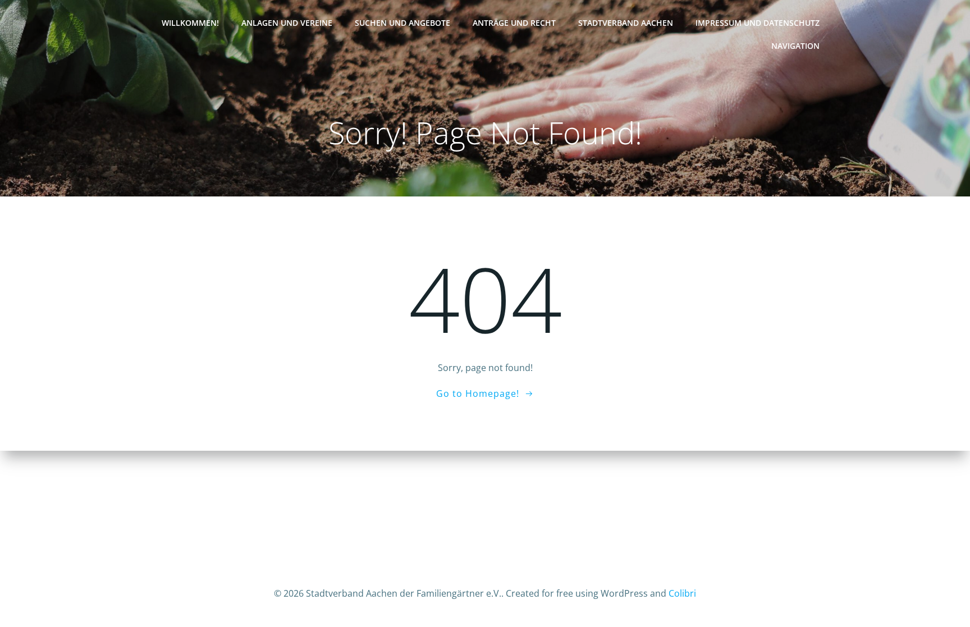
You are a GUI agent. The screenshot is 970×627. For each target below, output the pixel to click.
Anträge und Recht (514, 22)
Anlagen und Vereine (286, 22)
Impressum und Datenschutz (758, 22)
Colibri (682, 593)
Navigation (795, 45)
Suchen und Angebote (402, 22)
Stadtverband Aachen (625, 22)
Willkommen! (190, 22)
